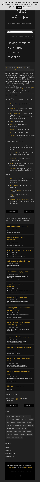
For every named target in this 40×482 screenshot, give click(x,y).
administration (10, 416)
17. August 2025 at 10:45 (12, 376)
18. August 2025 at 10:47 (12, 229)
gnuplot (12, 168)
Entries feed (8, 450)
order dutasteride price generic (19, 337)
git (25, 419)
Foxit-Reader (14, 185)
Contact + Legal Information (21, 475)
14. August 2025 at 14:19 (19, 386)
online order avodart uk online (18, 261)
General (16, 36)
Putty (11, 190)
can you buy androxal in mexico (19, 348)
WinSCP (19, 190)
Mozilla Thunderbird (16, 113)
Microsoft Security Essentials (19, 199)
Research (28, 471)
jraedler (20, 67)
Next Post (28, 211)
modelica (29, 422)
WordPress (11, 467)
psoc (24, 431)
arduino (18, 416)
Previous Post (13, 211)
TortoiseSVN (14, 159)
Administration (24, 473)
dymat (12, 419)
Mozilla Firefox (14, 108)
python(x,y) (13, 146)
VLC (11, 132)
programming (26, 70)
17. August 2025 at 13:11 (12, 350)
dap (7, 419)
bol (27, 416)
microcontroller (21, 422)
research (16, 434)
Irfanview (13, 129)
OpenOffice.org (15, 104)
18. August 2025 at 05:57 (12, 263)
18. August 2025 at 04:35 (12, 288)
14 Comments (11, 70)
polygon (24, 428)
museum (9, 425)
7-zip (11, 195)
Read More (27, 7)
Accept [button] (19, 7)
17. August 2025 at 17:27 (12, 299)
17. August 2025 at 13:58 (12, 339)
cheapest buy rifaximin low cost (19, 250)
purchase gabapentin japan (17, 297)
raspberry (9, 434)
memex (13, 422)
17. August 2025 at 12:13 (12, 363)
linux (8, 422)
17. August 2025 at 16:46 (12, 312)
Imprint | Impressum (20, 477)
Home (12, 36)
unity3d (8, 437)
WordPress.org (9, 456)
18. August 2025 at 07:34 (12, 252)
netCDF (24, 425)
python (32, 70)
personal (18, 428)
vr (21, 437)
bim (23, 416)
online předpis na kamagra (17, 226)
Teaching (16, 473)
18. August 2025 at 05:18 (12, 274)
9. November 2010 (11, 67)
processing (19, 70)
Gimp (11, 122)
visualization (15, 437)
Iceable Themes (28, 467)
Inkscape (13, 124)
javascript (30, 419)
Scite (11, 163)
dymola (18, 419)
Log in (7, 448)
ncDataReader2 (17, 425)
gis (22, 419)
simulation (22, 434)
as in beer (23, 89)
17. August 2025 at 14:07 (12, 327)
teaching (29, 434)
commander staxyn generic (17, 272)
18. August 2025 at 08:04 (12, 242)
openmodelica (10, 428)
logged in (18, 399)
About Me (13, 471)
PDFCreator (13, 179)
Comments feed (10, 453)
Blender (12, 135)
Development (21, 471)
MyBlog (10, 386)
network (30, 425)
